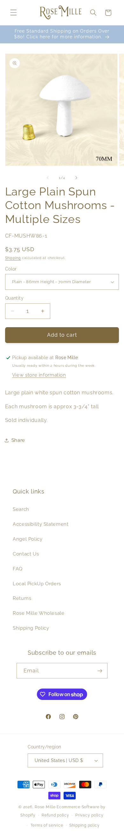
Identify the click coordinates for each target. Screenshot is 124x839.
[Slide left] (48, 178)
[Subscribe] (100, 670)
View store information (39, 375)
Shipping (13, 258)
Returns (22, 598)
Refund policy (55, 815)
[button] (13, 12)
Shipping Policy (31, 628)
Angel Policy (28, 539)
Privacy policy (89, 815)
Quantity (14, 298)
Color (11, 268)
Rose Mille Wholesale (39, 613)
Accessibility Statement (41, 524)
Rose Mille (45, 807)
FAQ (18, 568)
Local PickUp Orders (37, 583)
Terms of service (47, 825)
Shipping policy (84, 825)
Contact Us (26, 553)
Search (21, 509)
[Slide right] (76, 178)
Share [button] (18, 440)
